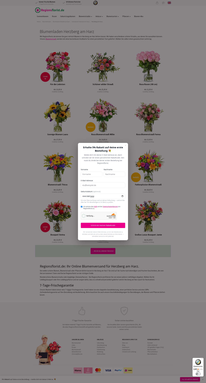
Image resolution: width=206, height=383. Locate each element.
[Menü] (202, 359)
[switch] (198, 373)
